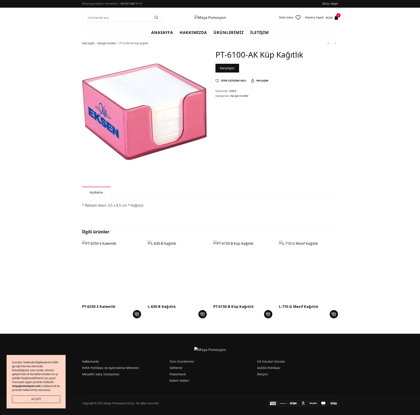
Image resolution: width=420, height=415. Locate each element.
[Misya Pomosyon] (210, 17)
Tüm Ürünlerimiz (182, 361)
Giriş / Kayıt (330, 3)
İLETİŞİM (259, 32)
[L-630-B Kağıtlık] (177, 270)
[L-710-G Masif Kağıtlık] (308, 270)
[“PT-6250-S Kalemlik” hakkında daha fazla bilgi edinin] (137, 314)
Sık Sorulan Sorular (271, 361)
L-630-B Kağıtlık (162, 306)
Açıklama (96, 192)
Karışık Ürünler (107, 43)
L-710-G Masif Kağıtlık (298, 306)
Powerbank (178, 374)
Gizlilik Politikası (268, 368)
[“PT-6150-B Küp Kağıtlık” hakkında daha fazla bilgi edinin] (268, 314)
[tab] (96, 192)
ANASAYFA (162, 32)
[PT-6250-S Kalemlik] (111, 270)
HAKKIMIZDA (193, 32)
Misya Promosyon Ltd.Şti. (119, 403)
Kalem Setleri (179, 380)
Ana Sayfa (88, 43)
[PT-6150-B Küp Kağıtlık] (242, 270)
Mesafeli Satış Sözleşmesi (100, 374)
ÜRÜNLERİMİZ (229, 32)
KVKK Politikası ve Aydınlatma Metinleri (110, 368)
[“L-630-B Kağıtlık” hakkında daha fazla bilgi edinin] (202, 314)
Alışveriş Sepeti (314, 17)
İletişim (262, 374)
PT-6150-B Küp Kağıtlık (233, 306)
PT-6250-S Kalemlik (99, 306)
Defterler (176, 368)
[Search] (156, 17)
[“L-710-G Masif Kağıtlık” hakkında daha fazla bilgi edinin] (334, 314)
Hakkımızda (90, 361)
